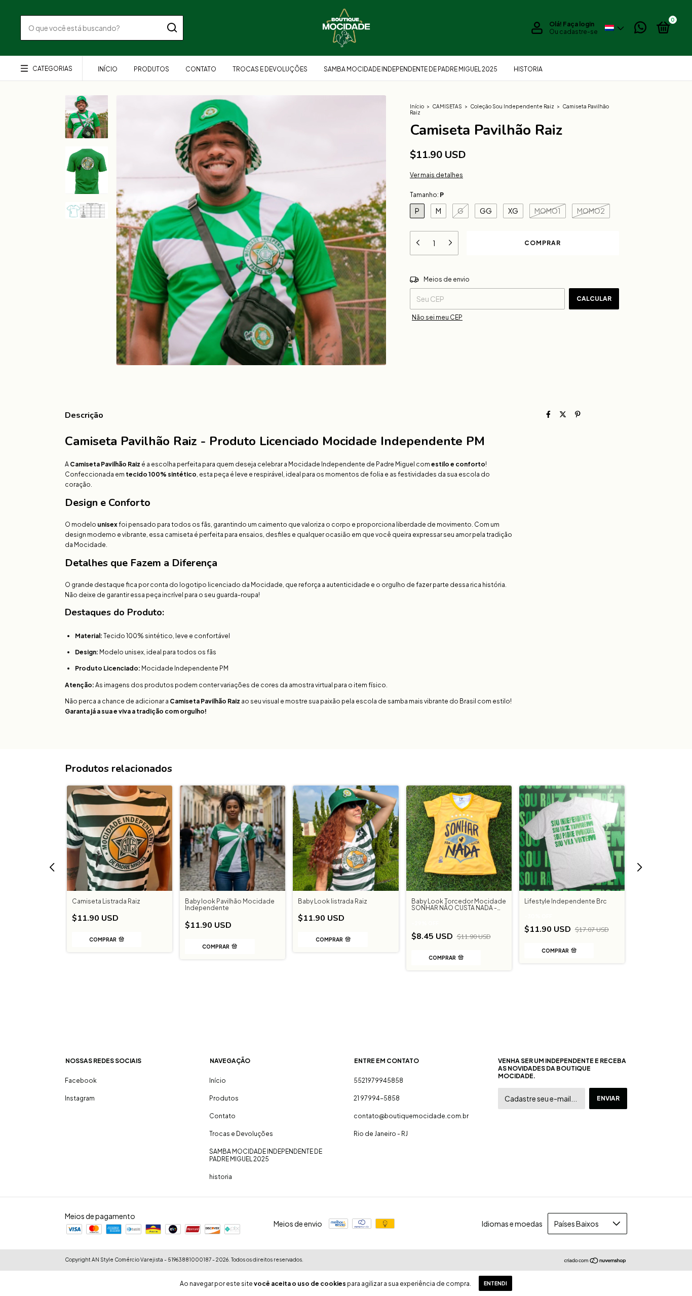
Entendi (495, 1283)
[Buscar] (171, 28)
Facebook (81, 1080)
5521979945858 (378, 1080)
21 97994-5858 (377, 1098)
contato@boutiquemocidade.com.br (411, 1116)
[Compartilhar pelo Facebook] (548, 414)
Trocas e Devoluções (270, 69)
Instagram (80, 1098)
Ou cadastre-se (573, 31)
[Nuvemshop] (595, 1260)
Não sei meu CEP (437, 317)
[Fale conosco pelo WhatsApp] (640, 29)
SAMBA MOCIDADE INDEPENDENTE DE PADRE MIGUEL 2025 (410, 69)
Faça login (578, 24)
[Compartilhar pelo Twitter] (562, 414)
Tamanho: (427, 195)
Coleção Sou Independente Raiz (512, 106)
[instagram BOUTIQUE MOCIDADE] (346, 1013)
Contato (200, 69)
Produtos (151, 69)
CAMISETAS (447, 106)
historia (528, 69)
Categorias (52, 68)
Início (108, 69)
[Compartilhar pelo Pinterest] (578, 414)
